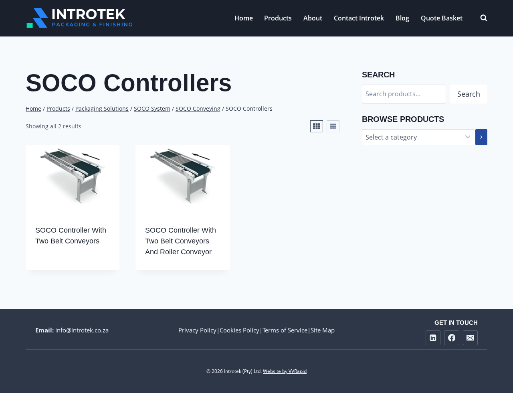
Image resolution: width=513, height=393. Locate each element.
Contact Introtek (359, 18)
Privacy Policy (197, 330)
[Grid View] (316, 126)
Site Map (323, 330)
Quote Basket (442, 18)
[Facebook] (451, 337)
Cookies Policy (239, 330)
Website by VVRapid (285, 371)
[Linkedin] (433, 337)
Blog (402, 18)
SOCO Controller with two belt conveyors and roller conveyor (180, 241)
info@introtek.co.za (82, 330)
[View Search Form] (479, 18)
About (312, 18)
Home (243, 18)
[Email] (470, 337)
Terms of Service (285, 330)
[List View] (333, 126)
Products (278, 18)
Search (468, 94)
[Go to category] (481, 137)
